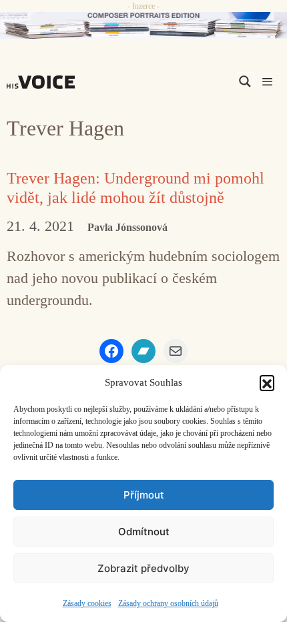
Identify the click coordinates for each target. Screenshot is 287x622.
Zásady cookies (87, 603)
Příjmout (143, 495)
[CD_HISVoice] (143, 25)
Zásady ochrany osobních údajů (168, 603)
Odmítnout (144, 531)
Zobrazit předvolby (143, 568)
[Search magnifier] (245, 81)
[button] (267, 382)
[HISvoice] (44, 82)
